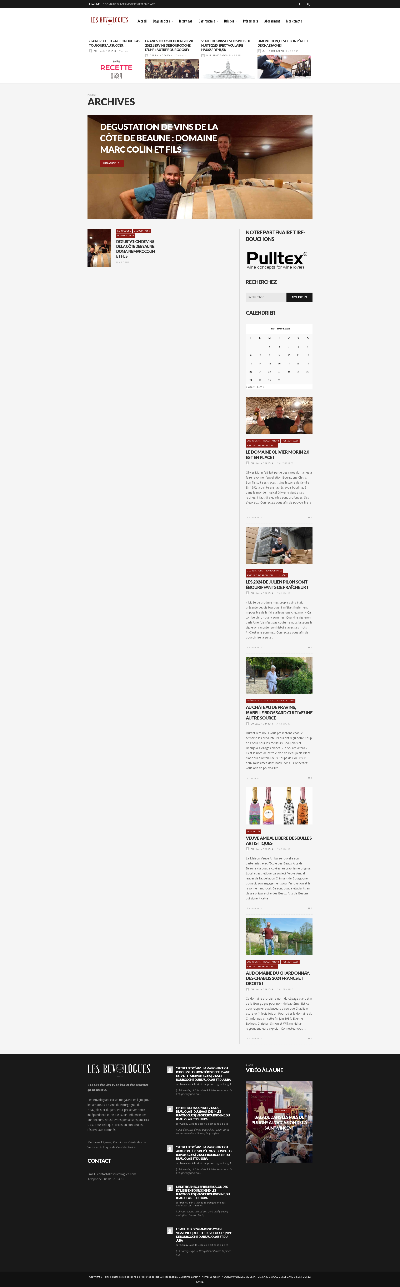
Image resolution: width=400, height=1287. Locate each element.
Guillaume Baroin (105, 51)
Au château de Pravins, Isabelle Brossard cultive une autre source (279, 712)
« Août (250, 387)
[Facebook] (299, 4)
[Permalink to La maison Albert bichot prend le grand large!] (170, 1069)
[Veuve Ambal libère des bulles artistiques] (272, 806)
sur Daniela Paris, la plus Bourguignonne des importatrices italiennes (200, 1204)
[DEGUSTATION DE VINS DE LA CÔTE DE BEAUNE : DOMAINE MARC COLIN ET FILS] (92, 248)
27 (250, 380)
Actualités (253, 831)
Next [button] (315, 60)
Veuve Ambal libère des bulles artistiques (279, 840)
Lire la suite (252, 517)
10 (289, 355)
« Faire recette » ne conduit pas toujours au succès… (114, 43)
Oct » (260, 387)
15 (269, 363)
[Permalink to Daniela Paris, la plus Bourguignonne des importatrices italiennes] (170, 1188)
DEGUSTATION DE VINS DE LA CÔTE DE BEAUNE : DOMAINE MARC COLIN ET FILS (135, 248)
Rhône (283, 575)
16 (279, 363)
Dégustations (142, 231)
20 (250, 371)
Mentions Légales (99, 1142)
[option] (116, 59)
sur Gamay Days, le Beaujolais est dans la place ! (202, 1123)
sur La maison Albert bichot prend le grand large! (203, 1084)
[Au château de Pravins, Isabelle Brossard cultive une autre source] (272, 675)
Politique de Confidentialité (118, 1147)
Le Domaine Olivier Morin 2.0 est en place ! (277, 454)
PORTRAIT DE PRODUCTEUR (262, 445)
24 (289, 371)
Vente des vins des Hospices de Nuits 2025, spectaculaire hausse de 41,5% (225, 45)
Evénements (254, 701)
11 (298, 355)
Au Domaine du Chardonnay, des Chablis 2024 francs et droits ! (278, 978)
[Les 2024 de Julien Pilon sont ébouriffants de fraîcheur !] (272, 545)
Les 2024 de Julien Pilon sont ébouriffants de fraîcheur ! (139, 4)
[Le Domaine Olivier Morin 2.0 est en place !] (272, 415)
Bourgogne (124, 231)
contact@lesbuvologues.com (116, 1174)
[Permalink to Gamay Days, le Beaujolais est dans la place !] (170, 1109)
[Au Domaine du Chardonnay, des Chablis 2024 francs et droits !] (272, 936)
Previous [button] (84, 60)
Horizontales (125, 235)
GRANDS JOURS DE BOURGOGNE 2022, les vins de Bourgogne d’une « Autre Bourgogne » (169, 45)
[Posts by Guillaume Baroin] (90, 51)
